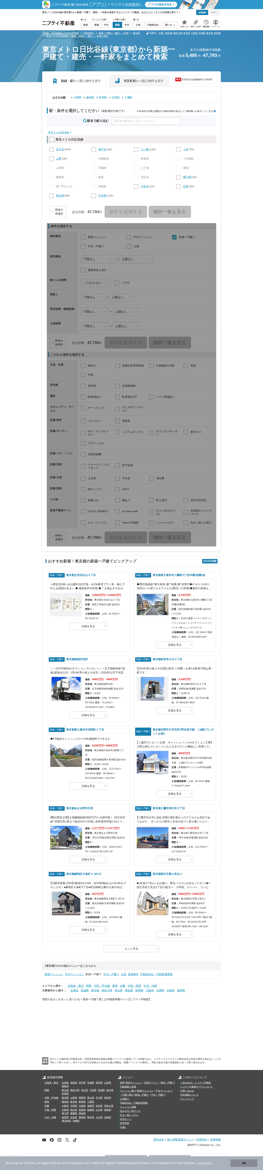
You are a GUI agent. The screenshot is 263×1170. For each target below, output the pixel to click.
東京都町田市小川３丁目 (167, 659)
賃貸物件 (133, 974)
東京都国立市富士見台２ (167, 873)
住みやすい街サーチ (130, 1111)
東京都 (168, 33)
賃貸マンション (134, 1082)
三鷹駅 (128, 97)
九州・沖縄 (150, 985)
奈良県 (99, 1105)
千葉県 (194, 33)
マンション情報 (128, 1107)
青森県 (73, 1082)
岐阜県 (73, 1101)
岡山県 (73, 1110)
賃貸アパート (151, 1082)
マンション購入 (128, 1090)
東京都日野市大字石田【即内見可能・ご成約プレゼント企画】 (183, 731)
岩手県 (82, 1082)
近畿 (122, 985)
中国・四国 (134, 985)
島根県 (90, 1110)
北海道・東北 (76, 985)
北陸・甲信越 (102, 985)
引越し (123, 1127)
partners (78, 1163)
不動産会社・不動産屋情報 (156, 974)
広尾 (185, 186)
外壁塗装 (124, 1123)
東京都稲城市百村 (77, 659)
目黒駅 (116, 97)
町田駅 (103, 97)
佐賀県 (73, 1117)
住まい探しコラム (129, 1115)
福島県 (65, 1086)
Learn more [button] (204, 1163)
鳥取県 (82, 1110)
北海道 (74, 990)
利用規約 (202, 1139)
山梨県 (73, 1097)
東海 (115, 985)
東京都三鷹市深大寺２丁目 (169, 808)
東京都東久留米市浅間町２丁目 (85, 729)
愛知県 (129, 990)
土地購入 (124, 1099)
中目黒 (102, 195)
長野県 (82, 1097)
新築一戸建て (142, 1095)
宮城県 (85, 990)
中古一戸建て (111, 974)
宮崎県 (107, 1117)
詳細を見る (88, 626)
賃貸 (122, 1082)
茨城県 (202, 33)
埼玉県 (186, 33)
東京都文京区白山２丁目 (81, 575)
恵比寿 (60, 195)
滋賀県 (90, 1105)
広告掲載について (189, 1095)
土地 (123, 974)
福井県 (107, 1097)
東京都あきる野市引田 (79, 808)
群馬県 (217, 33)
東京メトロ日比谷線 (58, 132)
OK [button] (244, 1163)
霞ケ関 (187, 177)
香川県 (65, 1113)
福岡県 (181, 990)
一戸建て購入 (127, 1095)
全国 (161, 33)
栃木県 (209, 33)
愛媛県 (73, 1113)
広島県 (65, 1110)
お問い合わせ (187, 1090)
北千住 (60, 149)
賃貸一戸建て (167, 1082)
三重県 (90, 1101)
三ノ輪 (145, 149)
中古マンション (74, 974)
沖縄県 (76, 1121)
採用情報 (215, 1139)
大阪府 (150, 990)
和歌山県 (108, 1105)
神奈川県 (177, 33)
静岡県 (139, 990)
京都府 (171, 990)
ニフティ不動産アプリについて (196, 1086)
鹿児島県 (66, 1121)
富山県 (90, 1097)
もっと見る (131, 948)
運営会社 (158, 1139)
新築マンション (54, 974)
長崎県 (82, 1117)
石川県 (99, 1097)
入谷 (185, 149)
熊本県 (90, 1117)
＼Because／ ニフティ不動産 (195, 1082)
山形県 (107, 1082)
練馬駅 (90, 97)
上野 (58, 158)
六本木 (145, 186)
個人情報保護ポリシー (180, 1139)
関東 (88, 985)
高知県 (82, 1113)
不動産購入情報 (128, 1086)
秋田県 (99, 1082)
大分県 (99, 1117)
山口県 (99, 1110)
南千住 (102, 149)
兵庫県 (160, 990)
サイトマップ (187, 1099)
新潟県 (65, 1097)
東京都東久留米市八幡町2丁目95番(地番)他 (179, 575)
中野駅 (78, 97)
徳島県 (107, 1110)
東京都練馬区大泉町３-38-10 (83, 873)
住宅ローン (126, 1119)
